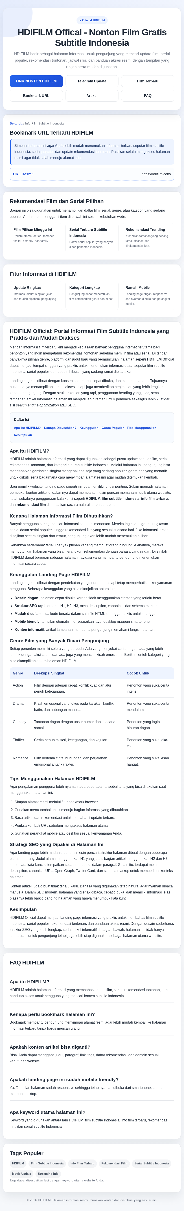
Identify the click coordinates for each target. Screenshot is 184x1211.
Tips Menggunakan (141, 427)
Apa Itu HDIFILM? (27, 427)
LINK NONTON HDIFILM (36, 81)
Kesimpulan (23, 435)
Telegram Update (91, 81)
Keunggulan (89, 427)
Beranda (16, 123)
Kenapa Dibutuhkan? (60, 427)
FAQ (147, 96)
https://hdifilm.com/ (156, 174)
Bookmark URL (36, 96)
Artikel (91, 96)
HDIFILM (17, 459)
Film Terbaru (147, 81)
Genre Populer (113, 427)
